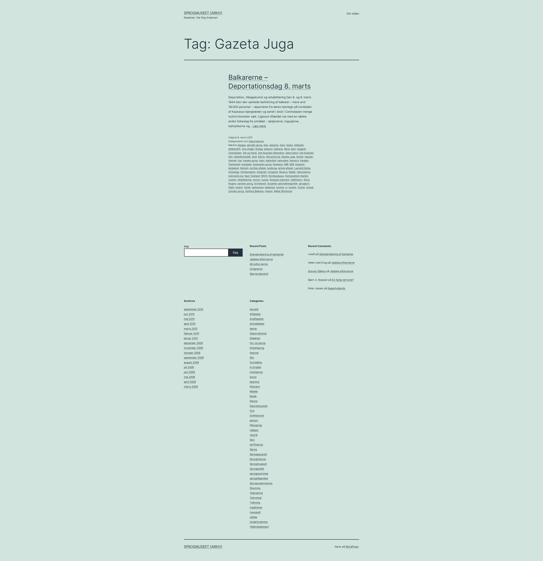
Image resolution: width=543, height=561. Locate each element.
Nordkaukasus (276, 175)
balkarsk (278, 148)
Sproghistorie (258, 459)
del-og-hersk (250, 152)
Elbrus (261, 156)
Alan (265, 145)
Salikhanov (296, 179)
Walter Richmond (283, 191)
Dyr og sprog (257, 343)
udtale (253, 517)
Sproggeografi (258, 454)
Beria (287, 148)
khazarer (299, 164)
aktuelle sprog (254, 145)
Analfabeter (257, 318)
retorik (254, 434)
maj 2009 (189, 377)
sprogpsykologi (259, 473)
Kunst (253, 377)
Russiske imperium (279, 179)
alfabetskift (234, 148)
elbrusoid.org (273, 156)
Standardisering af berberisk (267, 254)
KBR (286, 164)
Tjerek (247, 187)
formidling (256, 362)
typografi (255, 512)
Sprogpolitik (257, 468)
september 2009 (194, 357)
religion (254, 430)
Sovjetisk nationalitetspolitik (282, 183)
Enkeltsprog (257, 347)
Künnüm (244, 168)
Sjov (252, 439)
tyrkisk (309, 187)
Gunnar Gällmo (317, 271)
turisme (280, 187)
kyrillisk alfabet (258, 168)
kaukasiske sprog (262, 164)
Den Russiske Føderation (271, 152)
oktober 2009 (192, 352)
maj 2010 (189, 318)
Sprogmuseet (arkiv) (203, 13)
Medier (254, 391)
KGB (292, 164)
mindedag (233, 172)
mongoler (273, 172)
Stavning (255, 488)
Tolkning (255, 502)
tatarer (239, 187)
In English (255, 367)
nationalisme (303, 172)
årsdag (259, 148)
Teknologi (255, 497)
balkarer (268, 148)
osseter (232, 179)
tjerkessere (258, 187)
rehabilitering (244, 179)
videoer (269, 191)
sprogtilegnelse (259, 478)
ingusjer (309, 156)
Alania (289, 145)
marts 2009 (191, 386)
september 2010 (193, 309)
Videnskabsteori (259, 526)
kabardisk (271, 160)
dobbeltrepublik (242, 156)
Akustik (254, 309)
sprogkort (304, 183)
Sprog (253, 449)
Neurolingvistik (259, 405)
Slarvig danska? (259, 273)
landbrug (272, 168)
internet (232, 160)
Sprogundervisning (261, 483)
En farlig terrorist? (343, 279)
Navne (254, 401)
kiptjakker (233, 168)
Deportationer (256, 141)
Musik (253, 396)
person (254, 420)
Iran (240, 160)
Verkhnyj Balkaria (254, 191)
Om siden (353, 13)
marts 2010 (190, 328)
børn (293, 148)
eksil (254, 156)
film (252, 357)
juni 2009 (189, 372)
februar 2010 (191, 333)
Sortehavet (260, 183)
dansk (253, 328)
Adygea (241, 145)
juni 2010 (189, 314)
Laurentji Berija (302, 168)
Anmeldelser (257, 323)
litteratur (255, 386)
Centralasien (235, 152)
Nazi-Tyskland (252, 175)
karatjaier (247, 164)
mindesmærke (247, 172)
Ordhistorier (257, 415)
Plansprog (256, 425)
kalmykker (282, 160)
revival (256, 179)
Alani (282, 145)
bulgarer (301, 148)
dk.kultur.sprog (259, 264)
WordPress (352, 546)
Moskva (283, 172)
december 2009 (193, 343)
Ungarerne (256, 268)
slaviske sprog (245, 183)
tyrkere (292, 187)
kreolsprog (256, 372)
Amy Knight (248, 148)
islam (261, 160)
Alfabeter (299, 145)
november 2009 (193, 347)
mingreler (262, 172)
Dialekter (255, 338)
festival (254, 352)
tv (286, 187)
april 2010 (189, 323)
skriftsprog (256, 444)
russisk (264, 179)
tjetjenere (270, 187)
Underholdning (259, 521)
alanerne (273, 145)
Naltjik (292, 172)
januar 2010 (191, 338)
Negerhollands (336, 288)
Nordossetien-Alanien (296, 175)
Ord (252, 410)
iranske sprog (250, 160)
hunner (299, 156)
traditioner (256, 507)
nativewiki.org (235, 175)
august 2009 (191, 362)
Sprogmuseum (258, 463)
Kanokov (294, 160)
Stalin (231, 187)
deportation (292, 152)
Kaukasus (278, 164)
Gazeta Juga (288, 156)
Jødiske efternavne (261, 259)
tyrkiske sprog (236, 191)
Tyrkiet (301, 187)
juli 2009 (189, 367)
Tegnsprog (256, 492)
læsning (254, 381)
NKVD (264, 175)
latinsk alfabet (285, 168)
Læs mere (259, 126)
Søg (186, 246)
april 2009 (190, 381)
